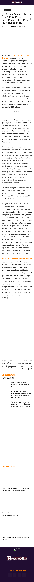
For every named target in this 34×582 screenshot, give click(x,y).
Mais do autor (8, 378)
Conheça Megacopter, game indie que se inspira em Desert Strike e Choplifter (25, 366)
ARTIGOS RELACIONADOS (11, 375)
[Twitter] (19, 575)
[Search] (31, 2)
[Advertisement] (17, 319)
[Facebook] (10, 575)
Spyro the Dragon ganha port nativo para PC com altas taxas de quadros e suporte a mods (21, 404)
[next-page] (6, 411)
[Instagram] (14, 575)
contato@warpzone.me (17, 570)
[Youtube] (24, 575)
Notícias (6, 10)
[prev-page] (3, 411)
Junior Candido (10, 26)
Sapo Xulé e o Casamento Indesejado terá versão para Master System (20, 385)
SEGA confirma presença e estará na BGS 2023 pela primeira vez (9, 366)
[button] (3, 2)
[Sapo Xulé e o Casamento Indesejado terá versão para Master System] (6, 385)
